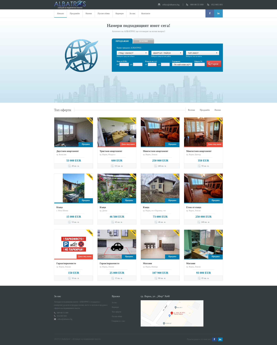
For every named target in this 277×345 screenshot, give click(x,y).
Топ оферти (116, 312)
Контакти (145, 13)
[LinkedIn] (218, 13)
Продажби (75, 13)
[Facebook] (209, 13)
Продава (86, 144)
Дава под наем (128, 144)
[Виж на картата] (172, 313)
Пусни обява (104, 13)
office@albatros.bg (170, 4)
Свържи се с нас (118, 321)
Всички (191, 110)
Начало (60, 13)
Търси (214, 64)
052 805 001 (217, 4)
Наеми (89, 13)
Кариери (120, 13)
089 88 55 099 (197, 4)
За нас (132, 13)
